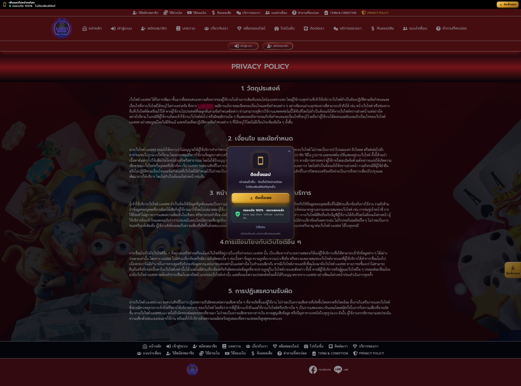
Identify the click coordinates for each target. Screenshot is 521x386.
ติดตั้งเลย (263, 197)
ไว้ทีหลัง (260, 227)
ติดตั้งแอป (510, 4)
